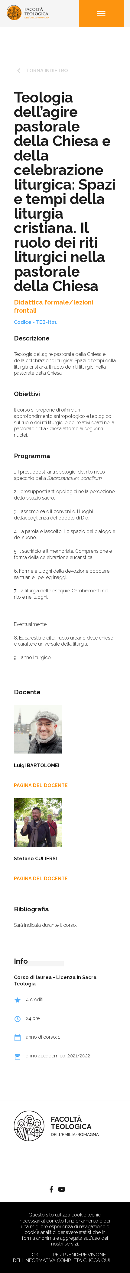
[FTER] (28, 18)
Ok (35, 1255)
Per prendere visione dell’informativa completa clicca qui (61, 1257)
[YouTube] (61, 1190)
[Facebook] (51, 1190)
